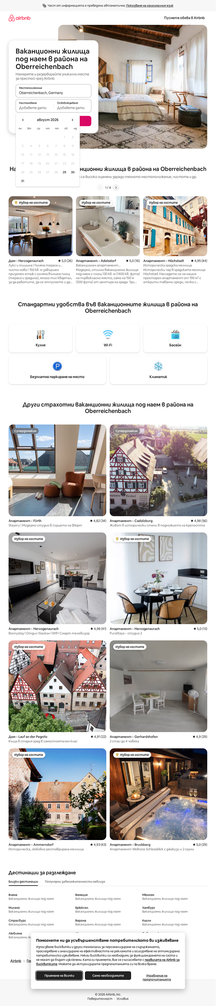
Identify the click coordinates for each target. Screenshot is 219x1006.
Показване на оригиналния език (149, 5)
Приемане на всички (59, 976)
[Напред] (115, 187)
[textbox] (34, 107)
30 (73, 172)
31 (22, 181)
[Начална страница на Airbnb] (19, 18)
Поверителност (99, 999)
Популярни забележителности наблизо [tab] (75, 881)
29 (64, 172)
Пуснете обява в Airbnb (184, 18)
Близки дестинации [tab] (23, 881)
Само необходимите (108, 976)
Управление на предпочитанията (156, 977)
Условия (123, 999)
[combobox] (53, 92)
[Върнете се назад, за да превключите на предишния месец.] (23, 120)
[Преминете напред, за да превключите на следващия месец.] (72, 120)
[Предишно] (100, 187)
